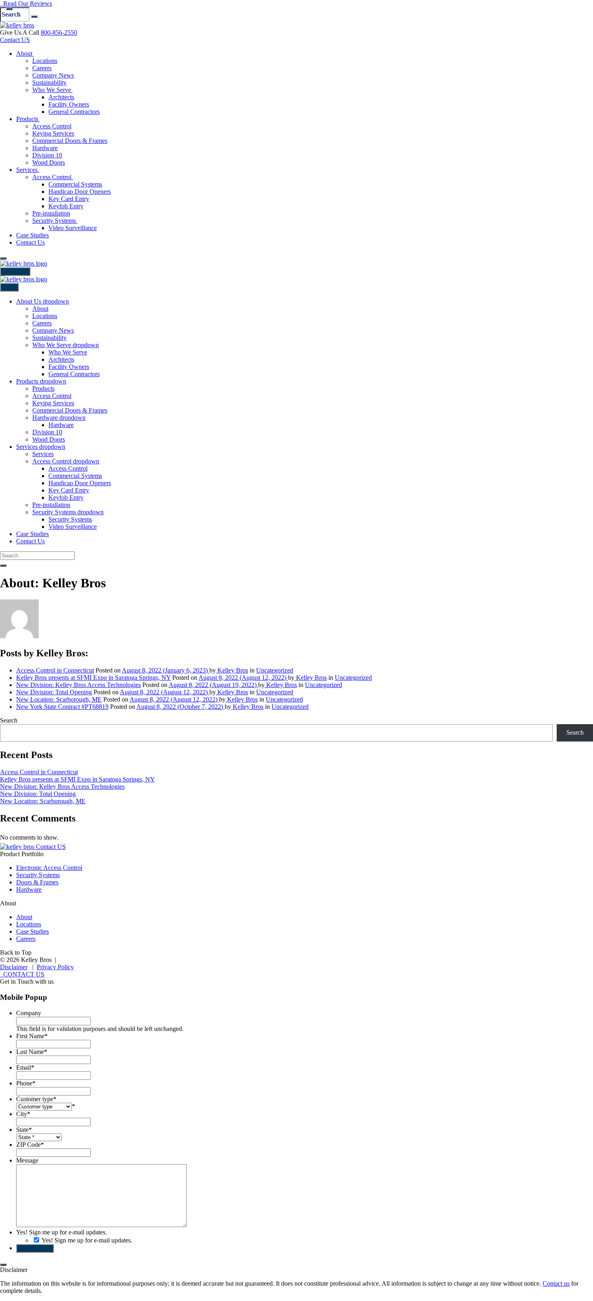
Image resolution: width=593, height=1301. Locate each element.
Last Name (31, 1051)
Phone (25, 1083)
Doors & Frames (37, 882)
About (24, 916)
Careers (25, 938)
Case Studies (32, 931)
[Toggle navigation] (3, 258)
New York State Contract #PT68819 (62, 706)
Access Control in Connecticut (55, 670)
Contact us (556, 1283)
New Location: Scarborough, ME (59, 699)
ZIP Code (30, 1144)
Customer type (36, 1099)
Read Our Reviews (26, 3)
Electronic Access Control (49, 867)
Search (8, 720)
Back (9, 287)
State (24, 1129)
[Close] (9, 9)
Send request (34, 1248)
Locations (28, 924)
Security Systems (38, 875)
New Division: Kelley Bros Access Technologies (78, 684)
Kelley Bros (232, 670)
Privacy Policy (55, 967)
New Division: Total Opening (54, 692)
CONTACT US (22, 974)
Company (28, 1013)
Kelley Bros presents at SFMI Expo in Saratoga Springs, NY (93, 677)
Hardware (29, 889)
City (23, 1113)
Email (25, 1067)
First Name (32, 1036)
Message (27, 1160)
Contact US (15, 39)
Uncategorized (274, 670)
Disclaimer (13, 967)
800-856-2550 (59, 32)
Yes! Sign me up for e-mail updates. (61, 1232)
